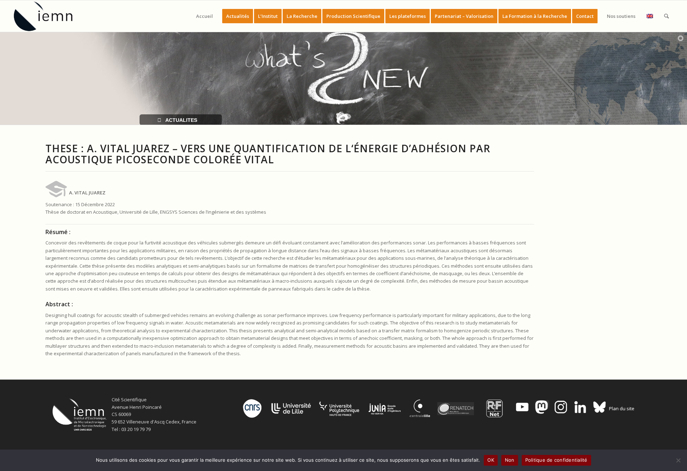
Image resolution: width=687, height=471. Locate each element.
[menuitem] (204, 16)
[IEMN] (48, 16)
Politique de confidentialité (556, 460)
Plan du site (621, 408)
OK (490, 460)
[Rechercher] (666, 16)
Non (510, 460)
